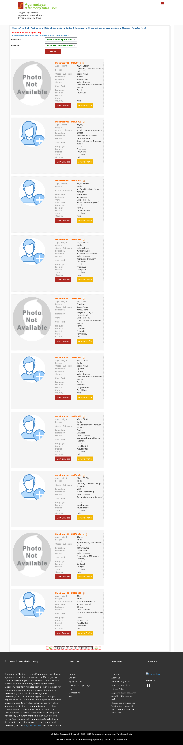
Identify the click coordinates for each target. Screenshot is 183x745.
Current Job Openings (79, 685)
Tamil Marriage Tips (120, 681)
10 (91, 648)
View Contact (63, 105)
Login (71, 689)
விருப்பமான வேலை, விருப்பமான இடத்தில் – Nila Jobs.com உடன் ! (123, 696)
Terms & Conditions (120, 685)
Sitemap (115, 674)
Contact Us (74, 692)
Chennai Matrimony (22, 35)
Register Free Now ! (33, 725)
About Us (115, 677)
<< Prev (50, 648)
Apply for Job (75, 681)
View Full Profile (85, 105)
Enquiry (72, 677)
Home (72, 674)
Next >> (97, 648)
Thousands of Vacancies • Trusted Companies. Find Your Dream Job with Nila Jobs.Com (124, 708)
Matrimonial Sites (44, 35)
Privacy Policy (117, 689)
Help (71, 696)
